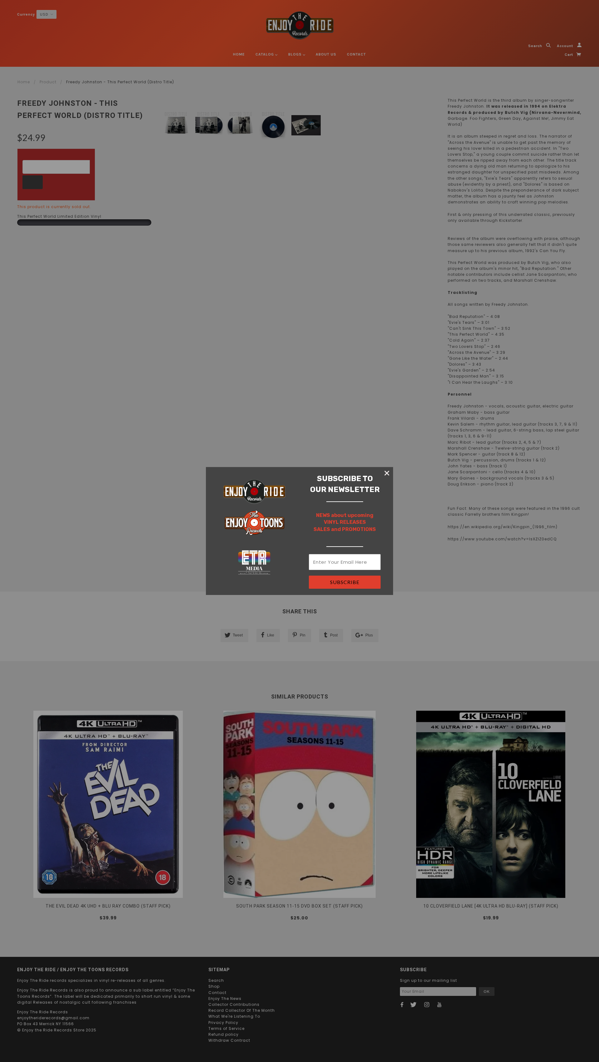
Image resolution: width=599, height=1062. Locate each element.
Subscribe (344, 582)
